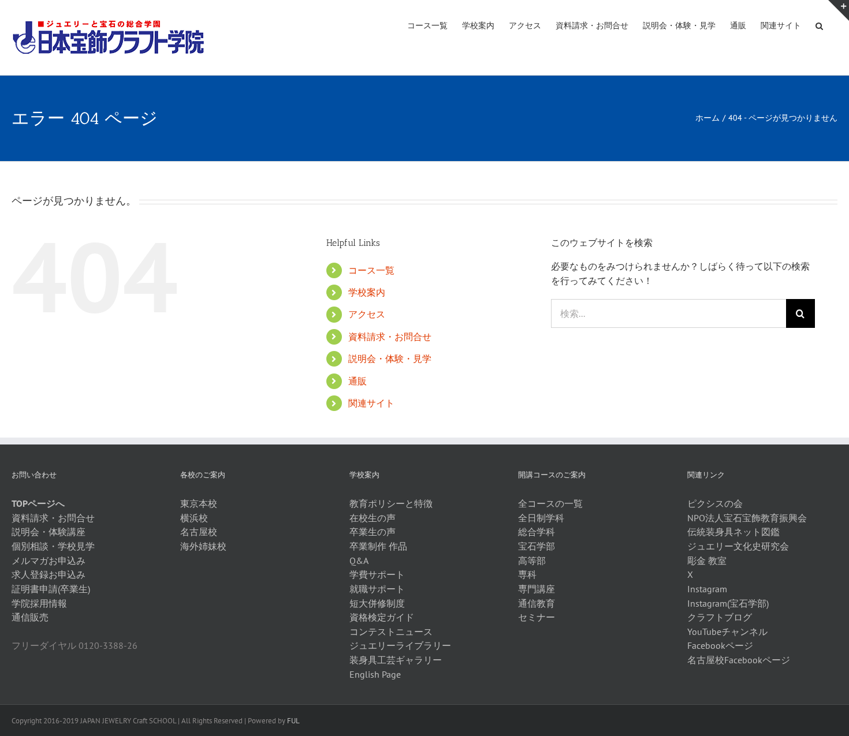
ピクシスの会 (715, 503)
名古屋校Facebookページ (738, 660)
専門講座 (536, 589)
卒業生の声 (372, 531)
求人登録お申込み (48, 574)
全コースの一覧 (550, 503)
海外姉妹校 (203, 546)
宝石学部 (536, 546)
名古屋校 (198, 531)
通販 (357, 381)
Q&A (358, 560)
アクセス (366, 314)
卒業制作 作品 (378, 546)
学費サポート (377, 574)
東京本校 (198, 503)
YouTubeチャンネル (727, 631)
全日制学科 (541, 518)
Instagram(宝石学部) (728, 603)
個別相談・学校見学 (53, 546)
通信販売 (30, 617)
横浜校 (194, 518)
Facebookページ (720, 645)
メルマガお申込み (48, 560)
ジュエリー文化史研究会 (738, 546)
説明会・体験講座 (48, 531)
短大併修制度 (377, 603)
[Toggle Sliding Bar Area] (838, 10)
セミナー (536, 617)
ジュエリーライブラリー (400, 645)
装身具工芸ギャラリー (395, 660)
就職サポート (377, 589)
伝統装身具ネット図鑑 (733, 531)
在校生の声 (372, 518)
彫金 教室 (707, 560)
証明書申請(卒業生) (51, 589)
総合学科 (536, 531)
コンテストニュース (391, 631)
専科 (527, 574)
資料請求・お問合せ (389, 336)
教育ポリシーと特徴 (391, 503)
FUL (293, 721)
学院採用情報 (39, 603)
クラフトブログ (719, 617)
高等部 (532, 560)
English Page (375, 674)
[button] (819, 25)
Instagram (707, 589)
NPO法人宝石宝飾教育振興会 (747, 518)
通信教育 (536, 603)
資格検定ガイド (381, 617)
